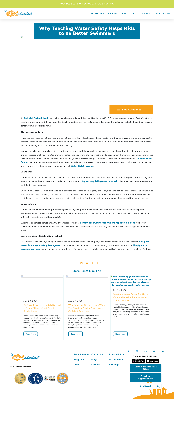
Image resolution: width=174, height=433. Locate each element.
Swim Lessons (81, 354)
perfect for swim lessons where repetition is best (107, 222)
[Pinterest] (92, 263)
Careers (95, 364)
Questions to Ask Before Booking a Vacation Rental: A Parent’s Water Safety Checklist (130, 297)
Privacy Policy (116, 354)
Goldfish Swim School (36, 118)
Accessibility (116, 359)
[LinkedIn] (98, 263)
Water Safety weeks (82, 166)
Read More (31, 334)
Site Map (114, 364)
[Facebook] (76, 263)
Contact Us (97, 354)
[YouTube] (87, 263)
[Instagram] (81, 263)
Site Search (146, 386)
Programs (112, 13)
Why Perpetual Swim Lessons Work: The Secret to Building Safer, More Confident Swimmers (86, 308)
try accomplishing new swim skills (101, 181)
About (124, 13)
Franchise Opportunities (145, 377)
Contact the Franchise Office (145, 368)
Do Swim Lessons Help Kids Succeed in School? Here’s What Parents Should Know (42, 308)
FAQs (134, 13)
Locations (145, 13)
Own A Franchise (162, 13)
